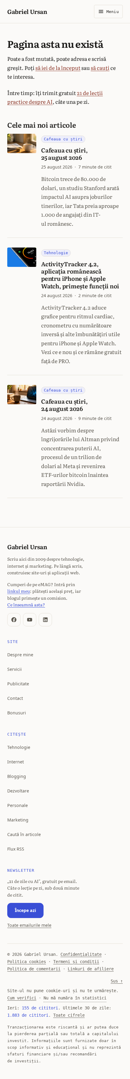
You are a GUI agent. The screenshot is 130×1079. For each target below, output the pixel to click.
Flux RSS (15, 849)
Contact (15, 698)
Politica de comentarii (33, 968)
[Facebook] (14, 619)
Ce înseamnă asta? (26, 604)
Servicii (14, 669)
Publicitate (18, 684)
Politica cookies (26, 961)
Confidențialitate (81, 954)
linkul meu (18, 591)
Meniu (112, 11)
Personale (17, 805)
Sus (117, 981)
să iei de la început (57, 67)
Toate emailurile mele (29, 925)
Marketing (17, 820)
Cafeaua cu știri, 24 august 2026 (64, 405)
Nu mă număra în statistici (75, 997)
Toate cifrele (69, 1015)
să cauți (100, 67)
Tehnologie (56, 253)
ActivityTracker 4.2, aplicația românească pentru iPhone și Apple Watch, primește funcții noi (80, 274)
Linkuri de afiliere (91, 968)
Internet (15, 762)
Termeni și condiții (76, 961)
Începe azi (25, 910)
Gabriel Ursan (27, 11)
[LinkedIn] (45, 619)
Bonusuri (16, 713)
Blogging (16, 776)
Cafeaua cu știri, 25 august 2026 (64, 154)
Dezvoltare (18, 791)
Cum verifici (21, 997)
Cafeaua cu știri (63, 139)
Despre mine (20, 655)
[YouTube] (29, 619)
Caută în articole (24, 834)
